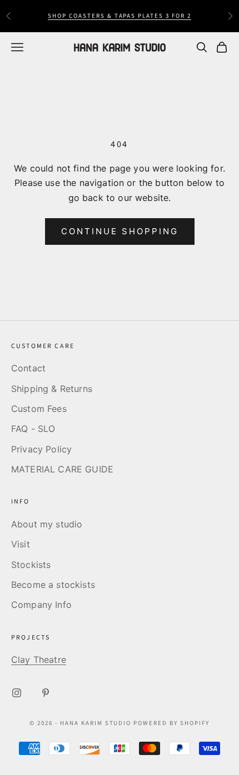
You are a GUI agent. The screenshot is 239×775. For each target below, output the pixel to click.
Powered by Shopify (171, 723)
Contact (28, 368)
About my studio (46, 524)
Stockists (31, 564)
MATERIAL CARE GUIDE (62, 469)
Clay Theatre (38, 659)
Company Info (41, 604)
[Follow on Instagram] (16, 692)
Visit (20, 544)
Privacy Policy (41, 449)
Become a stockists (53, 584)
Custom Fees (39, 408)
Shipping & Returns (51, 388)
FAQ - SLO (33, 428)
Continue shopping (119, 231)
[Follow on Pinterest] (45, 692)
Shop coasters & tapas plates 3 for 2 (119, 16)
